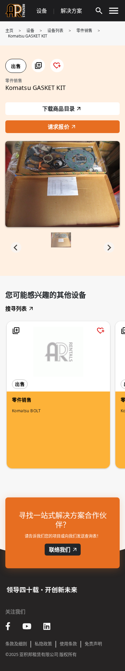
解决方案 (71, 10)
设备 (41, 10)
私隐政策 (43, 643)
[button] (38, 65)
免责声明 (93, 643)
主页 (9, 30)
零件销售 (84, 30)
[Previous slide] (16, 247)
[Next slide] (109, 247)
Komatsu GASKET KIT (27, 36)
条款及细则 (16, 643)
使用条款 (68, 643)
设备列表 (55, 30)
